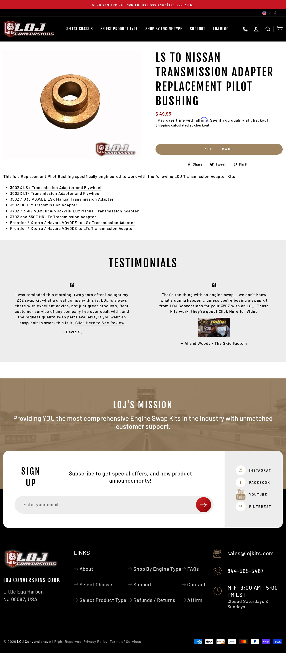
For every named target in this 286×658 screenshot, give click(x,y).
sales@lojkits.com (250, 553)
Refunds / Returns (154, 600)
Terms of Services (125, 641)
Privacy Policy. (96, 641)
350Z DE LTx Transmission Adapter (44, 204)
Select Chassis (79, 28)
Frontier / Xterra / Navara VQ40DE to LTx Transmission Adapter (72, 228)
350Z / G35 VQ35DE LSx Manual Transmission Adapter (62, 199)
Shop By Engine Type (163, 28)
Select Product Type (119, 28)
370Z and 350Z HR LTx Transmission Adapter (53, 216)
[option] (143, 4)
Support (197, 28)
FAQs (193, 569)
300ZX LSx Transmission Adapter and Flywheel (55, 187)
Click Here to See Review (100, 322)
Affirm (194, 600)
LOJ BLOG (221, 28)
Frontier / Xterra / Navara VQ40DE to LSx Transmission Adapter (72, 222)
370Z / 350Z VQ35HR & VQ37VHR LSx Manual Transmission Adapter (74, 210)
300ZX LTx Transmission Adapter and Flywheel (55, 193)
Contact (196, 584)
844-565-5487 (245, 571)
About (87, 569)
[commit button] (203, 504)
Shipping (163, 125)
